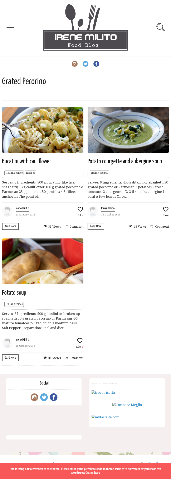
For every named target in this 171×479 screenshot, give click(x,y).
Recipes (30, 172)
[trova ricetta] (103, 393)
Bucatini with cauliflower (26, 161)
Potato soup (14, 293)
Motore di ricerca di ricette (104, 383)
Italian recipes (14, 172)
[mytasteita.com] (105, 417)
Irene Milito (22, 208)
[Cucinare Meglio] (127, 405)
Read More (10, 226)
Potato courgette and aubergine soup (125, 161)
